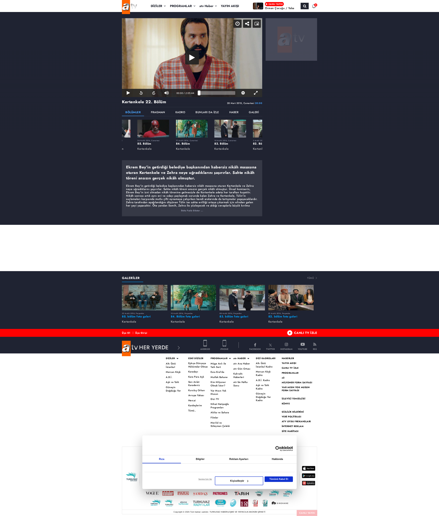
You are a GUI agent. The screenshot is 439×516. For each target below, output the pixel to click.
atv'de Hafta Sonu (240, 384)
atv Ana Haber (241, 363)
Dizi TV (215, 399)
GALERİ (254, 112)
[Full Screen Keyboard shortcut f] (256, 93)
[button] (125, 130)
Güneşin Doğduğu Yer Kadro (263, 397)
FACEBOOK (255, 349)
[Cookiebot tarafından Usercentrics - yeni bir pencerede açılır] (278, 448)
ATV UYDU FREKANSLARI (296, 421)
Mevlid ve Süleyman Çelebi (220, 424)
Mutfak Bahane (219, 377)
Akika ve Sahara (220, 412)
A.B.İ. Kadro (263, 380)
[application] (192, 57)
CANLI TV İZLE (305, 333)
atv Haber (206, 6)
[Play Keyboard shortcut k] (128, 93)
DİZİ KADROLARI (265, 358)
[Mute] (166, 93)
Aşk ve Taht (172, 382)
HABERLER (288, 358)
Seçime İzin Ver (205, 479)
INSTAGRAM (286, 349)
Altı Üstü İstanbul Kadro (264, 365)
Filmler (214, 417)
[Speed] (237, 24)
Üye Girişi (141, 333)
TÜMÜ (310, 278)
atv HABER (239, 358)
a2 (283, 377)
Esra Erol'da (217, 372)
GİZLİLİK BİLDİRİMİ (293, 411)
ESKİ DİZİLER (195, 358)
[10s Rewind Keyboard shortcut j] (141, 93)
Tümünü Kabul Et (278, 479)
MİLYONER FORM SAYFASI (297, 382)
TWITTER (270, 349)
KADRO (180, 112)
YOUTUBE (302, 349)
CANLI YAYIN (307, 513)
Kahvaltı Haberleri (238, 375)
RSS (315, 349)
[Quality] (243, 93)
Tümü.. (192, 410)
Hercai (192, 400)
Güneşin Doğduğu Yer (173, 389)
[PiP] (257, 24)
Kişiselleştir (237, 480)
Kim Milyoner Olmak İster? (218, 384)
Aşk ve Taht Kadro (262, 387)
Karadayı (193, 371)
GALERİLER (131, 278)
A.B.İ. (169, 377)
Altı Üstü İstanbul (171, 365)
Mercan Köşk (173, 372)
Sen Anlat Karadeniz (194, 383)
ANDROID (205, 349)
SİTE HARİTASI (290, 431)
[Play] (192, 57)
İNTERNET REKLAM (293, 426)
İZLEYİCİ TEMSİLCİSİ (293, 398)
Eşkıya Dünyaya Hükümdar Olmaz (198, 365)
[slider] (217, 93)
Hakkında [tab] (277, 459)
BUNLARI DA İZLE (207, 112)
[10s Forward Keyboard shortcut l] (153, 93)
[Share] (247, 24)
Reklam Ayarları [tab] (238, 459)
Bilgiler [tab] (200, 459)
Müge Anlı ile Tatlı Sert (218, 365)
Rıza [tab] (161, 459)
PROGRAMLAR (181, 6)
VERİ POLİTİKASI (291, 416)
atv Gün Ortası (241, 368)
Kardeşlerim (195, 405)
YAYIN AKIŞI (230, 6)
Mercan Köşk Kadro (263, 373)
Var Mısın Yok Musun (218, 392)
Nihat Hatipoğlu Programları (220, 405)
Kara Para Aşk (196, 376)
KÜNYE (286, 403)
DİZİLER (156, 6)
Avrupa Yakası (196, 395)
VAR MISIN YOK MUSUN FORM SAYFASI (296, 389)
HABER (234, 112)
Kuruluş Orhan (196, 390)
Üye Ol (126, 333)
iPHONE (224, 349)
